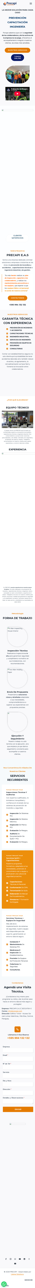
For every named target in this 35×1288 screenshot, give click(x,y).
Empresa (6, 1046)
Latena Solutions (17, 1274)
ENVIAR (18, 1109)
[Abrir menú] (31, 3)
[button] (4, 1284)
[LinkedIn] (24, 1259)
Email (5, 1055)
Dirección (7, 1089)
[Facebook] (6, 1259)
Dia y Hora (7, 1081)
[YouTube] (20, 1259)
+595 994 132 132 (17, 305)
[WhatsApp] (15, 1259)
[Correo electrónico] (15, 1263)
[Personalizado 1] (20, 1263)
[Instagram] (10, 1259)
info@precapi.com (15, 1011)
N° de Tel (7, 1064)
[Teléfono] (29, 1259)
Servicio (6, 1072)
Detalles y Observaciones (13, 1098)
